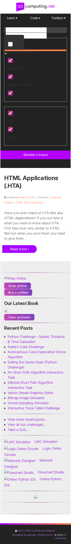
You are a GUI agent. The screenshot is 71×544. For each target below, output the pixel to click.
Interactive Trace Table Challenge (34, 408)
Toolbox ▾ (58, 18)
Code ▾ (35, 18)
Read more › (19, 249)
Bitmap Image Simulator (26, 398)
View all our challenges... (26, 425)
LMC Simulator (46, 442)
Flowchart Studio (51, 472)
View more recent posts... (27, 419)
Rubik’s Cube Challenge (26, 347)
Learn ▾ (12, 18)
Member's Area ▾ (35, 155)
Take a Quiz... (18, 430)
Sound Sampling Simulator (28, 403)
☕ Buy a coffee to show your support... (35, 530)
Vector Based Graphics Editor (30, 393)
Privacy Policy (45, 535)
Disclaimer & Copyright (24, 535)
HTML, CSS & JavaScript (29, 202)
